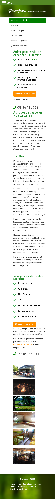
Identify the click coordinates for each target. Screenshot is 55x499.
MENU (10, 3)
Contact (13, 486)
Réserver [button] (14, 25)
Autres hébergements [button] (20, 40)
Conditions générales (18, 489)
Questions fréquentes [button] (20, 45)
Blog (19, 484)
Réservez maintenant (25, 93)
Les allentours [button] (16, 35)
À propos (37, 484)
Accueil (13, 484)
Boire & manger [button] (17, 30)
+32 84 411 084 (27, 107)
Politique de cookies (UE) (27, 486)
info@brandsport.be (22, 344)
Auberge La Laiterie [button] (19, 20)
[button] (4, 3)
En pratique (27, 484)
